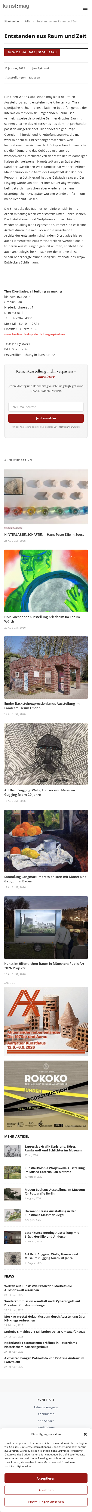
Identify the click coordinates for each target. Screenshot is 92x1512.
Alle (27, 21)
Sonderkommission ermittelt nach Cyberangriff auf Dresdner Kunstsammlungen (42, 1303)
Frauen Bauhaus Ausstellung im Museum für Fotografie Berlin (55, 1191)
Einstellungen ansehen (46, 1502)
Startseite (11, 21)
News (9, 1276)
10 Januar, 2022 (14, 68)
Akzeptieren (46, 1478)
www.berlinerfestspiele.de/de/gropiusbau (34, 334)
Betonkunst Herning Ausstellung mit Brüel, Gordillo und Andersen (52, 1234)
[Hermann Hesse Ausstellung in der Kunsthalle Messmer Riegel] (12, 1219)
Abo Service (46, 1421)
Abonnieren (46, 1414)
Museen (34, 77)
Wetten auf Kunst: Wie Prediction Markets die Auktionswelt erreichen (38, 1288)
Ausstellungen (16, 77)
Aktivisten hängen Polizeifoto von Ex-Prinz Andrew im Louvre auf (44, 1360)
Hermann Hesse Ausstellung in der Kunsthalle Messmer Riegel (50, 1213)
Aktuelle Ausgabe (46, 1407)
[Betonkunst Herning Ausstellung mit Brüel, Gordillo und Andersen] (12, 1241)
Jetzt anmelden (46, 418)
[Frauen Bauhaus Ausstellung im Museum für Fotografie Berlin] (12, 1198)
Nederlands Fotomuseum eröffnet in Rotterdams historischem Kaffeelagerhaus (40, 1345)
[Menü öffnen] (85, 9)
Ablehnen (46, 1490)
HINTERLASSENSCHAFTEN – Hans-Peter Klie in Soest (44, 534)
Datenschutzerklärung (65, 426)
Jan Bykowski (41, 68)
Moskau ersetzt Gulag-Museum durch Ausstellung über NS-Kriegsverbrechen (45, 1318)
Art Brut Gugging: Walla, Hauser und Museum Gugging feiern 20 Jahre (39, 792)
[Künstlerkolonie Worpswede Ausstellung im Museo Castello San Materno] (12, 1176)
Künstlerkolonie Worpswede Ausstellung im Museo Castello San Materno (55, 1170)
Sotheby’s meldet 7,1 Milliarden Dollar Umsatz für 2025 (44, 1332)
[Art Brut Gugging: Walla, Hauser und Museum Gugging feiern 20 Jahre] (12, 1262)
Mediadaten (46, 1428)
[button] (85, 1434)
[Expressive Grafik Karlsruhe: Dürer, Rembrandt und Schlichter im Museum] (12, 1155)
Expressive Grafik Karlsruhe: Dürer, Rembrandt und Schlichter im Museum (53, 1148)
